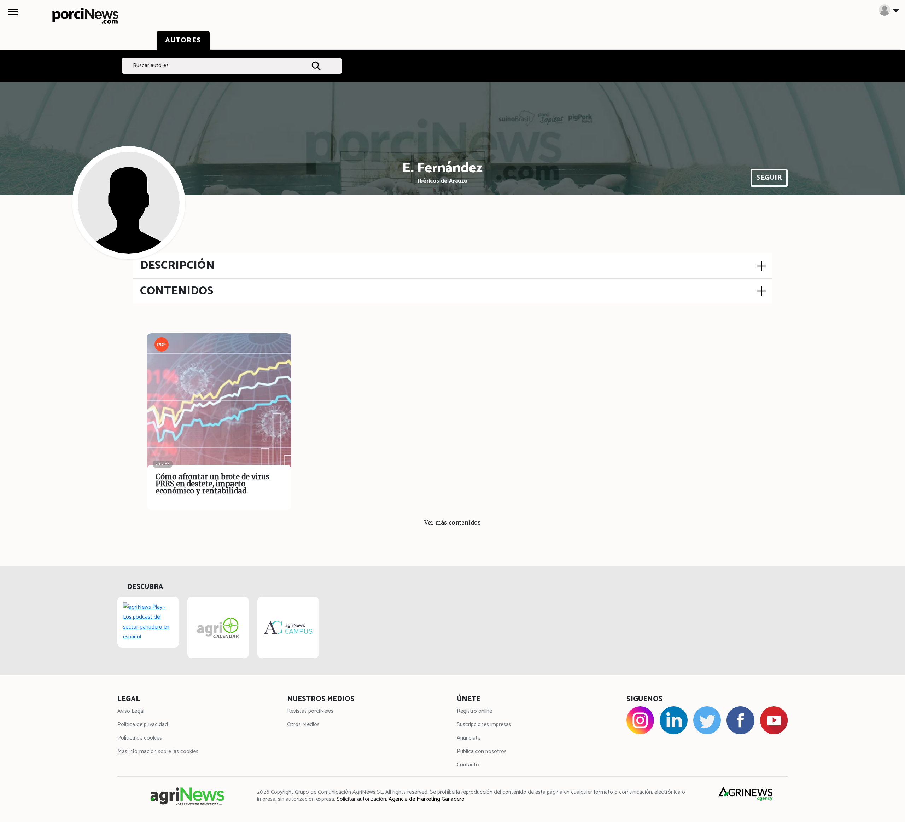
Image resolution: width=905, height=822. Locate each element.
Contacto (468, 765)
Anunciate (468, 738)
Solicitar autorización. (362, 799)
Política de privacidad (142, 724)
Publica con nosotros (482, 751)
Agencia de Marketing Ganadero (427, 799)
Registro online (474, 711)
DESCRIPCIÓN (177, 265)
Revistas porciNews (310, 711)
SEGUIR (769, 178)
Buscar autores (151, 65)
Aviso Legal (130, 711)
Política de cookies (139, 738)
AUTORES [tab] (183, 40)
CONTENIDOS (176, 291)
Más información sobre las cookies (157, 751)
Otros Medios (303, 724)
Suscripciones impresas (484, 724)
